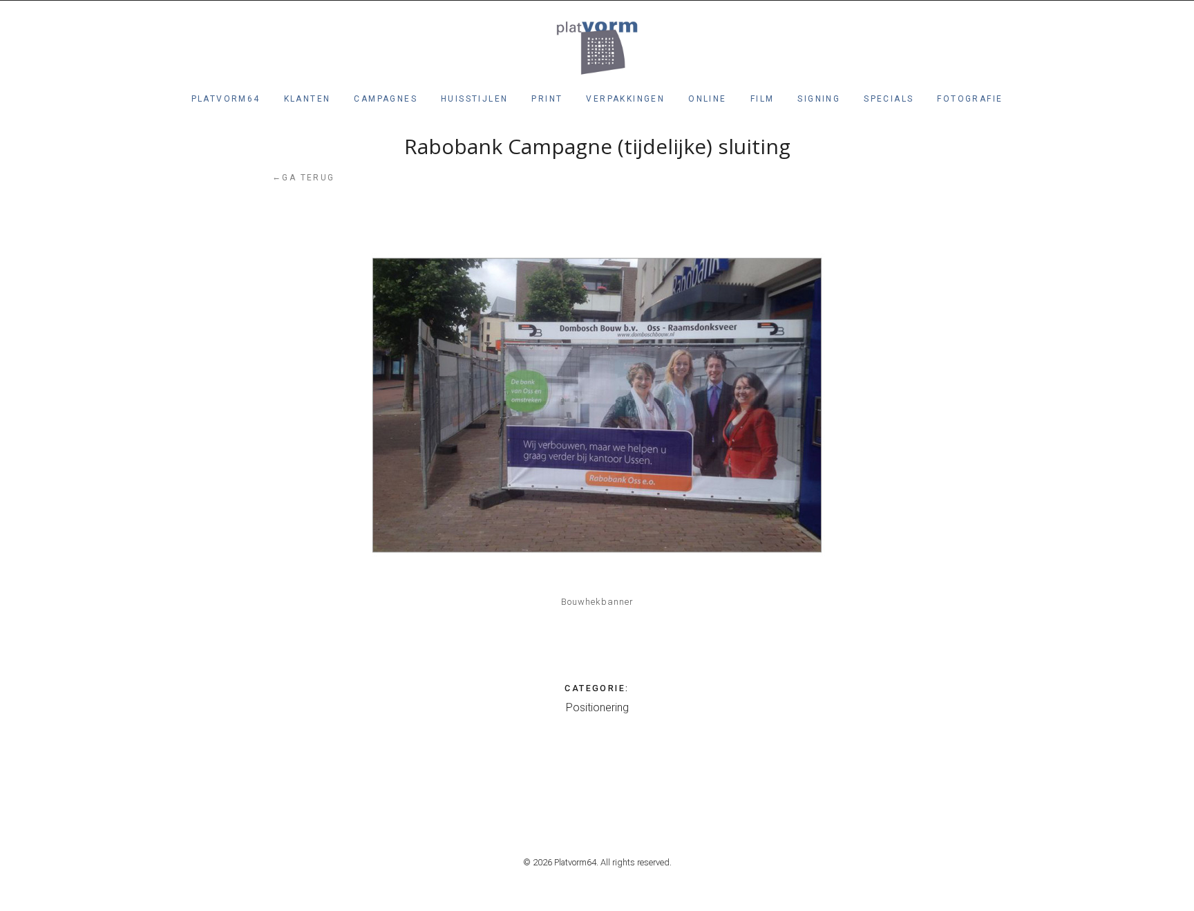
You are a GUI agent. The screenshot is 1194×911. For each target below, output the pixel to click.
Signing (818, 99)
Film (762, 99)
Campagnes (385, 99)
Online (707, 99)
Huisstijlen (474, 99)
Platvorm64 (225, 99)
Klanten (307, 99)
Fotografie (970, 99)
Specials (888, 99)
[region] (597, 405)
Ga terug (303, 177)
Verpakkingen (625, 99)
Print (546, 99)
